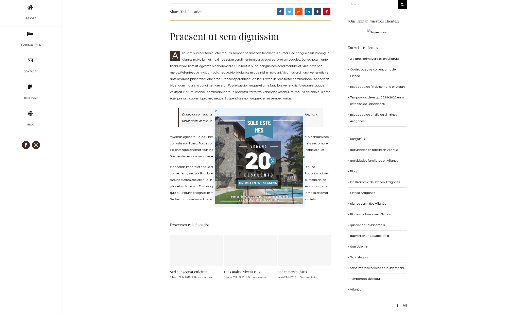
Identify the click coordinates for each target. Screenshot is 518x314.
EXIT (302, 157)
